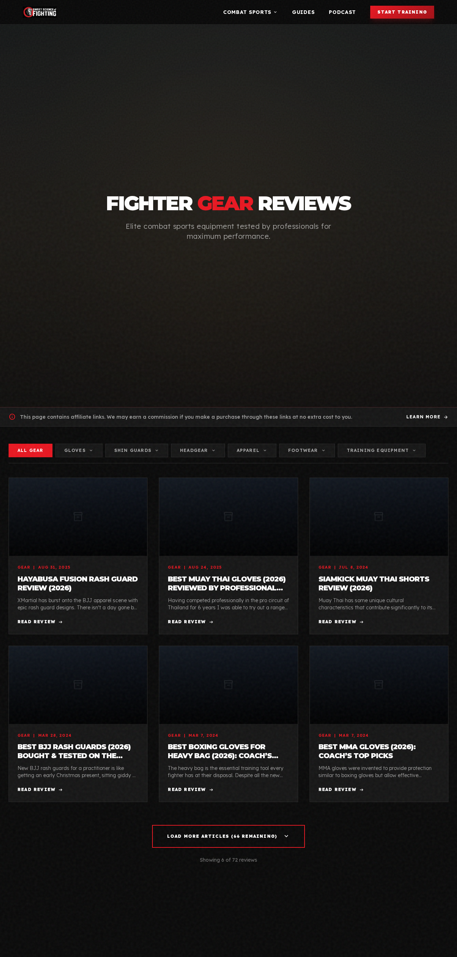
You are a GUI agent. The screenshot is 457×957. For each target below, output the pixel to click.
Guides (303, 12)
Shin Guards (136, 450)
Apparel (252, 450)
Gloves (79, 450)
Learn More (427, 417)
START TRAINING (402, 12)
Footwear (307, 450)
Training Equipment (382, 450)
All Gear (30, 450)
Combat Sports (250, 12)
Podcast (342, 12)
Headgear (198, 450)
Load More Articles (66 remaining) (228, 836)
